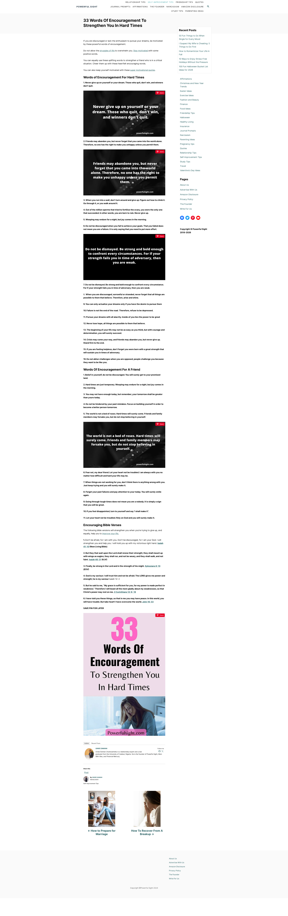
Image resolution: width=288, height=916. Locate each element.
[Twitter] (162, 751)
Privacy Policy (186, 199)
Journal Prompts (188, 131)
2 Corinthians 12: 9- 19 (125, 592)
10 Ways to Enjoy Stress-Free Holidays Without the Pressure (193, 60)
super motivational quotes (142, 70)
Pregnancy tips (187, 144)
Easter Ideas (186, 91)
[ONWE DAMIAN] (89, 754)
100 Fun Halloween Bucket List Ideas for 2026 (193, 68)
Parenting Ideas (187, 139)
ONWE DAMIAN (101, 748)
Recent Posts (95, 743)
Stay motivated (140, 50)
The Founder (186, 204)
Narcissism (185, 135)
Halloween (185, 117)
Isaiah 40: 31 (95, 559)
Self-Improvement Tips (91, 783)
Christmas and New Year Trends (192, 85)
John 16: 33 (148, 602)
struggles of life (107, 50)
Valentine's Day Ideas (190, 170)
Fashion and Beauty (189, 100)
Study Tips (185, 161)
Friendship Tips (187, 113)
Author (86, 743)
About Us (184, 185)
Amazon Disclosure (189, 194)
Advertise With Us (188, 190)
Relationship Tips (188, 153)
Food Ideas (185, 108)
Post (86, 772)
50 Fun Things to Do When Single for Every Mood (192, 37)
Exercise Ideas (187, 95)
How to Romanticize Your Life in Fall (194, 53)
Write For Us (186, 209)
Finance (184, 104)
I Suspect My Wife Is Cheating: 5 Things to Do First (194, 45)
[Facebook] (159, 751)
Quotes (183, 148)
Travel (183, 166)
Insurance (184, 126)
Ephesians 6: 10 (152, 566)
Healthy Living (187, 122)
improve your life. (110, 533)
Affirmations (186, 79)
